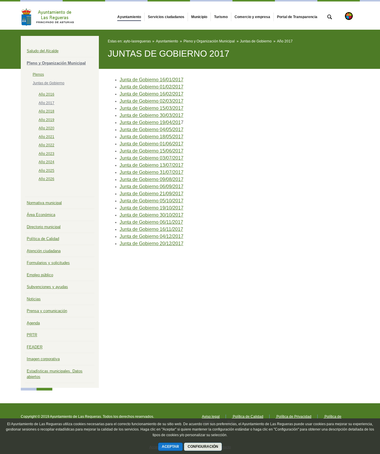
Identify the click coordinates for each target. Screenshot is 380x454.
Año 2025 (46, 171)
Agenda (33, 323)
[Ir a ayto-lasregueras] (53, 15)
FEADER (34, 347)
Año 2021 (46, 137)
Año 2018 (46, 111)
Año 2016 (46, 94)
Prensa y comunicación (47, 311)
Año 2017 (46, 103)
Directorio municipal (44, 227)
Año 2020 (46, 128)
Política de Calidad (43, 238)
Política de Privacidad (293, 417)
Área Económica (41, 214)
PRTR (32, 335)
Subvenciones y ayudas (47, 287)
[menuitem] (129, 17)
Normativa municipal (44, 203)
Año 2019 (46, 120)
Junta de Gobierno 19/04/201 (150, 122)
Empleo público (40, 275)
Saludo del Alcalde (42, 51)
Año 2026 (46, 179)
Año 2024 (46, 162)
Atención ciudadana (44, 251)
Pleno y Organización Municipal (56, 63)
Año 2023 (46, 154)
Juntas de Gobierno (48, 83)
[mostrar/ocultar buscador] (329, 17)
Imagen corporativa (43, 359)
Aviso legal (211, 417)
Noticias (34, 299)
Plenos (38, 74)
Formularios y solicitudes (48, 263)
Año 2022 (46, 145)
